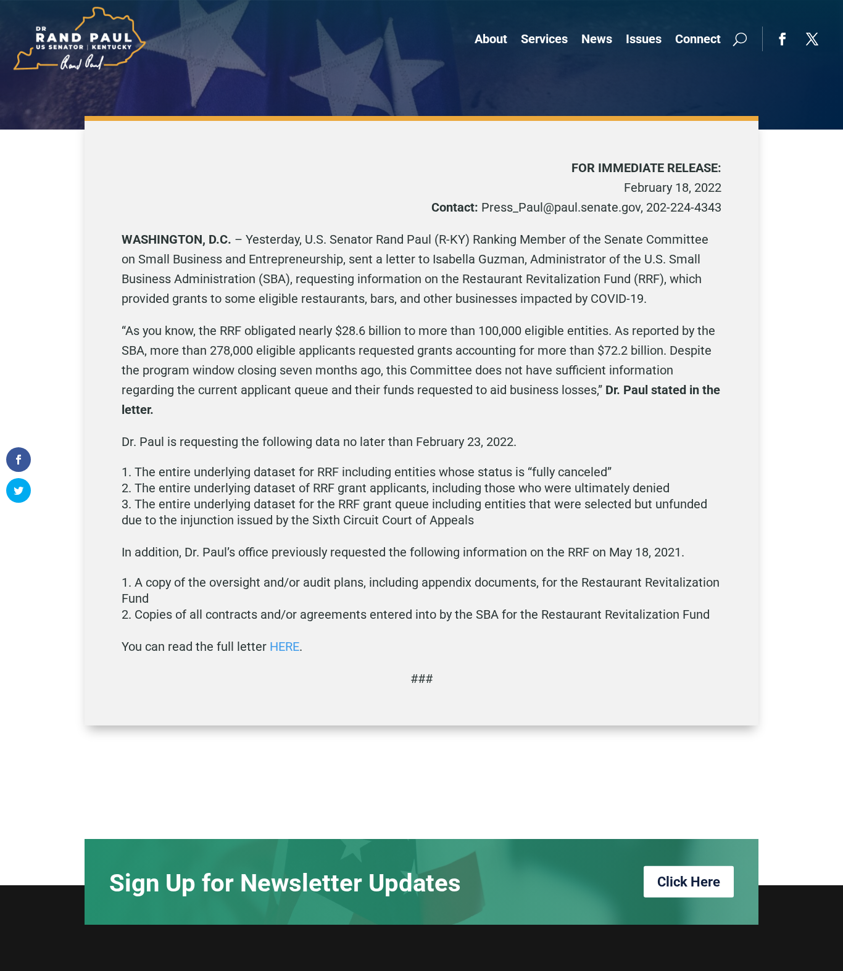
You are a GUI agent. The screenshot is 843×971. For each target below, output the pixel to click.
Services (544, 38)
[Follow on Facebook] (782, 39)
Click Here (688, 881)
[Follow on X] (812, 39)
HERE (284, 646)
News (596, 38)
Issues (644, 38)
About (491, 38)
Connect (698, 38)
